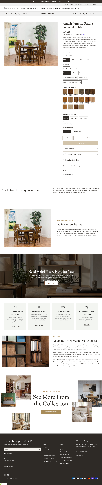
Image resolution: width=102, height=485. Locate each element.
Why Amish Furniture (66, 460)
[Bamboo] (76, 91)
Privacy (46, 453)
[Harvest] (70, 99)
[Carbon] (81, 91)
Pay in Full (67, 131)
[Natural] (92, 99)
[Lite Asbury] (76, 99)
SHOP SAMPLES (15, 326)
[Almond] (65, 91)
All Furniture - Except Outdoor (17, 19)
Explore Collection (23, 14)
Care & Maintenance (66, 457)
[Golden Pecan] (65, 99)
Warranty (62, 447)
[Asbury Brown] (70, 91)
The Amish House (13, 478)
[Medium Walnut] (81, 99)
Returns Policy (48, 450)
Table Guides (66, 52)
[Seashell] (70, 107)
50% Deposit (77, 131)
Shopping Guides (64, 463)
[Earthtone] (92, 91)
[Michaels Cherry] (87, 99)
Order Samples (78, 4)
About (66, 4)
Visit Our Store (87, 4)
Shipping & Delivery (49, 447)
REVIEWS (86, 324)
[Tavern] (76, 107)
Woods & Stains (64, 455)
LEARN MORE (39, 325)
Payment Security (49, 458)
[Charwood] (87, 91)
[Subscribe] (39, 449)
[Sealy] (65, 107)
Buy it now (80, 143)
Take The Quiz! (92, 14)
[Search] (89, 8)
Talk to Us (51, 283)
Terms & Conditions (49, 455)
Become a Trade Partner (50, 461)
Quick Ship (92, 352)
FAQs (71, 4)
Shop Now (58, 14)
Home (5, 19)
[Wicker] (81, 107)
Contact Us (95, 4)
